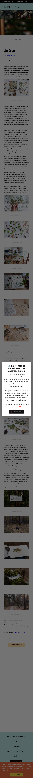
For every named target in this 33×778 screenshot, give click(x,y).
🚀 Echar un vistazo (16, 411)
